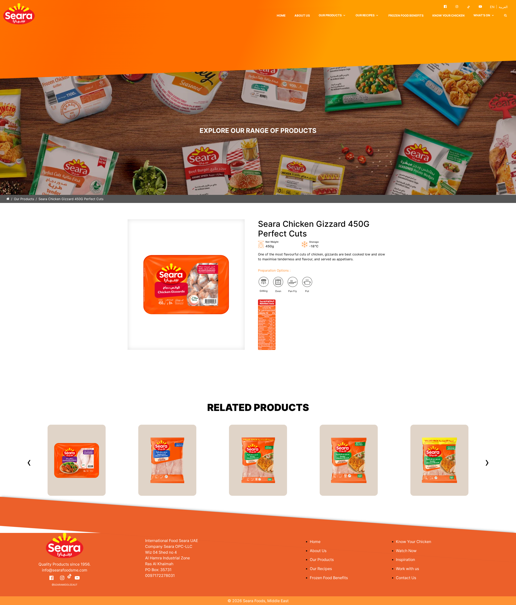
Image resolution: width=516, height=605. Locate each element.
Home (281, 15)
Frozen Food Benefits (405, 15)
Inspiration (405, 559)
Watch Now (406, 550)
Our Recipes (321, 568)
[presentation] (29, 462)
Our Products (24, 199)
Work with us (407, 568)
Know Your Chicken (448, 15)
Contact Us (406, 577)
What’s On (481, 15)
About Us (302, 15)
